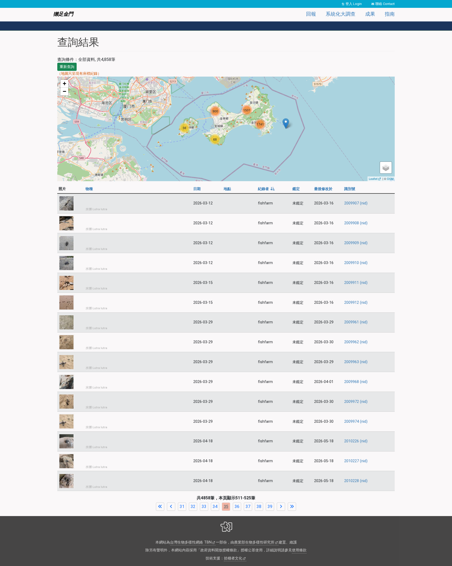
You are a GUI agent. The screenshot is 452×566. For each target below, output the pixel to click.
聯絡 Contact (385, 4)
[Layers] (386, 167)
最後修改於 (323, 189)
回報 (311, 14)
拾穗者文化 (233, 558)
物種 (89, 189)
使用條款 (299, 550)
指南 (390, 14)
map (225, 129)
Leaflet (373, 178)
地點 (227, 189)
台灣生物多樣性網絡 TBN (191, 542)
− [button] (64, 91)
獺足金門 (63, 14)
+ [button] (64, 83)
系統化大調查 (340, 14)
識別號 (349, 189)
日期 (197, 189)
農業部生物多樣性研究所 (254, 542)
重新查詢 (67, 67)
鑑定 (296, 189)
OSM (390, 178)
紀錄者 (266, 189)
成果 (370, 14)
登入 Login (354, 4)
